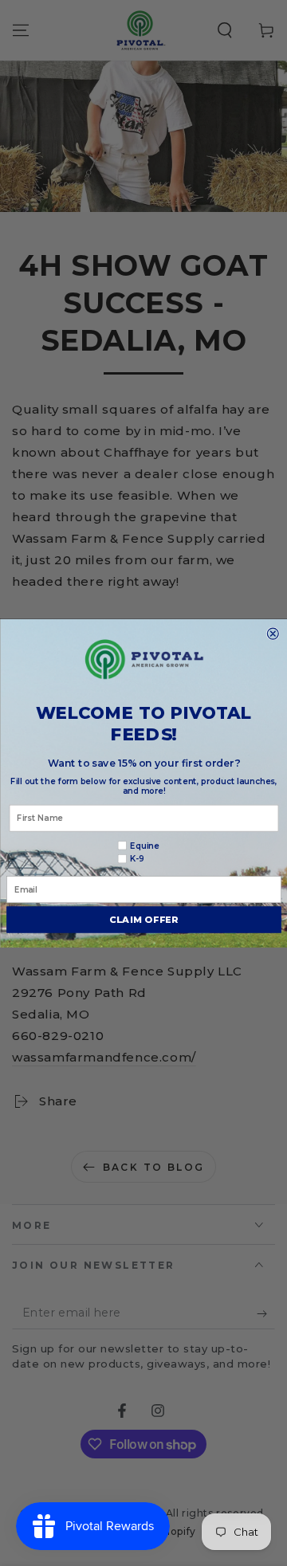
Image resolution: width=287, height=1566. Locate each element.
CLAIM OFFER (143, 919)
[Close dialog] (272, 633)
